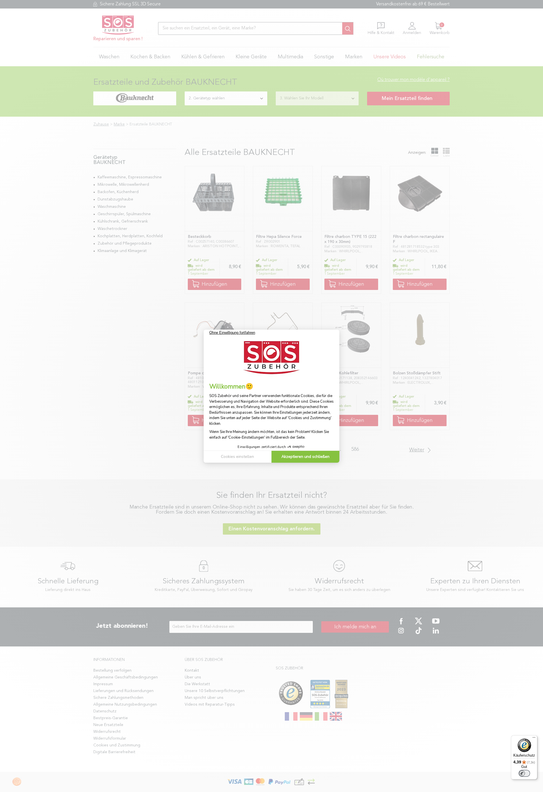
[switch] (524, 773)
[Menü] (534, 738)
